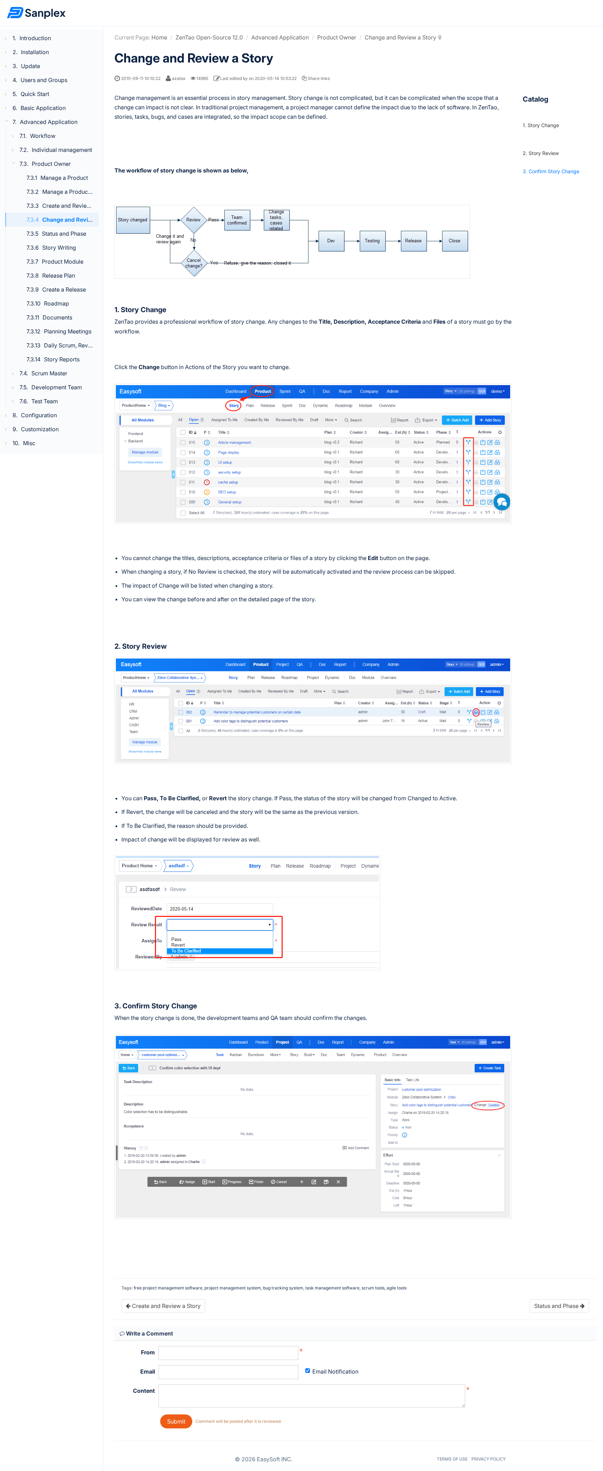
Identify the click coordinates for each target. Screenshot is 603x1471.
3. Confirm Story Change (551, 171)
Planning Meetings (67, 331)
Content (144, 1390)
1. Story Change (541, 125)
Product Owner (336, 37)
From (148, 1352)
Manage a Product (64, 177)
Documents (57, 317)
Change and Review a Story (79, 219)
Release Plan (58, 275)
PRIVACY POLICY (488, 1459)
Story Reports (62, 359)
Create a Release (64, 289)
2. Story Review (541, 153)
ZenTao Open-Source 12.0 (209, 37)
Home (159, 37)
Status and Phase (64, 233)
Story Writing (59, 247)
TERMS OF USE (452, 1459)
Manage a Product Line (72, 191)
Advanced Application (280, 37)
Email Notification (335, 1371)
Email (147, 1371)
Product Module (62, 261)
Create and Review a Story (76, 205)
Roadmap (56, 303)
